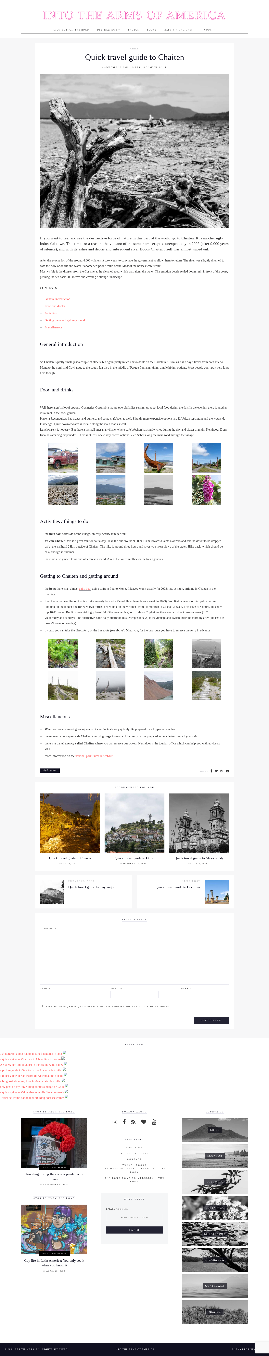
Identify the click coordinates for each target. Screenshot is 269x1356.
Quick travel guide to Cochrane (178, 887)
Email (116, 988)
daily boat (85, 588)
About (208, 30)
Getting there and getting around (65, 320)
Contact (134, 1159)
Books (151, 30)
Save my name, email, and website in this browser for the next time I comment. (109, 1006)
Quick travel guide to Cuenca (70, 858)
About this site (135, 1153)
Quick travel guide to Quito (134, 858)
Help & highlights (178, 30)
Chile (134, 49)
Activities (51, 313)
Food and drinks (55, 306)
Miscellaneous (53, 327)
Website (187, 988)
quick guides (50, 770)
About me (134, 1147)
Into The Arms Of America (134, 15)
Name (45, 988)
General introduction (57, 299)
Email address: (118, 1209)
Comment (48, 928)
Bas (137, 67)
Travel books (134, 1165)
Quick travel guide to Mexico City (199, 858)
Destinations (107, 30)
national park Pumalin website (94, 756)
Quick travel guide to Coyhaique (91, 887)
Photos (133, 30)
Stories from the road (71, 30)
